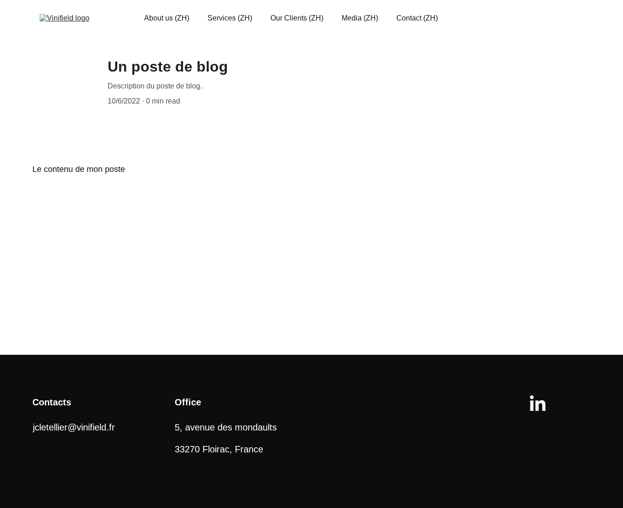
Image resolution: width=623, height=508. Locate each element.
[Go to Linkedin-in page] (537, 403)
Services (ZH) (230, 18)
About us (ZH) (166, 18)
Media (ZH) (360, 18)
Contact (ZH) (417, 18)
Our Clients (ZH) (296, 18)
